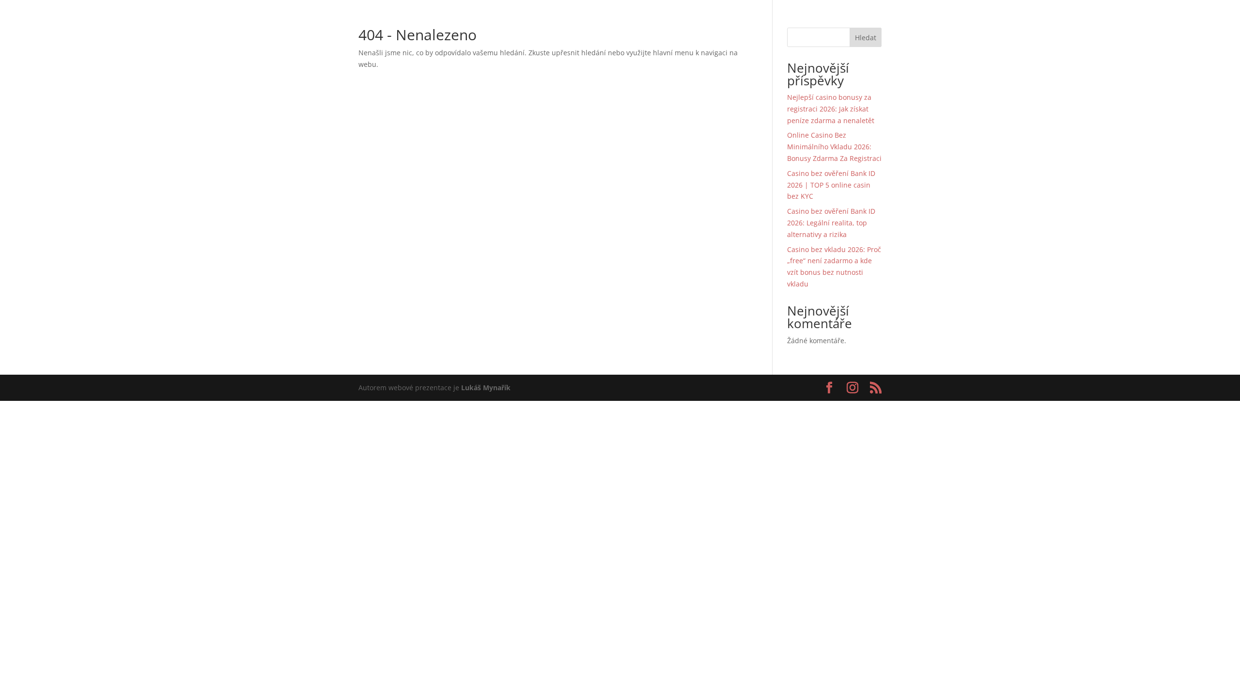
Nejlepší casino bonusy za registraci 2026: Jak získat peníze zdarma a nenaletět (830, 109)
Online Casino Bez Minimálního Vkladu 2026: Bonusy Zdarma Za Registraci (834, 146)
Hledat (865, 37)
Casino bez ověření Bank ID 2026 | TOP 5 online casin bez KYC (831, 185)
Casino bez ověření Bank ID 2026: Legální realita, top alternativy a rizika (831, 222)
